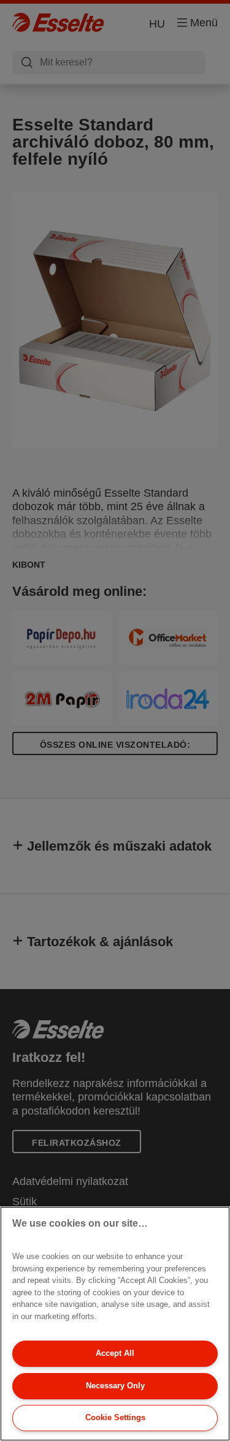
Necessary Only (115, 1385)
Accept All (115, 1353)
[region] (115, 1323)
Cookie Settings (115, 1417)
